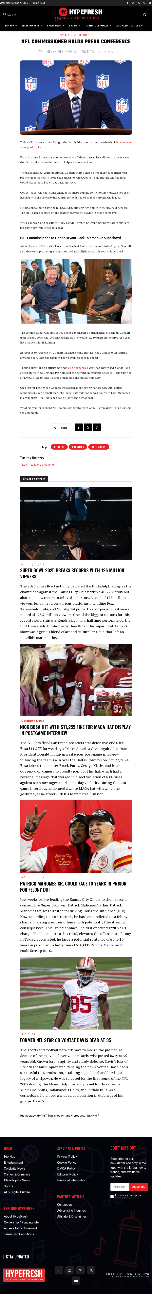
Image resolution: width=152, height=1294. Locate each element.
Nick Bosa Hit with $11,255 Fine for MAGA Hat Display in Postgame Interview (75, 729)
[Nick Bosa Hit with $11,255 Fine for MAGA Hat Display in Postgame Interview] (76, 680)
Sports (64, 35)
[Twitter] (139, 3)
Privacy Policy (122, 1197)
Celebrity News (32, 721)
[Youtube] (149, 3)
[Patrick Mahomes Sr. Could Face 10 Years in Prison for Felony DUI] (76, 836)
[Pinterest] (97, 427)
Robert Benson (65, 51)
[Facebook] (127, 3)
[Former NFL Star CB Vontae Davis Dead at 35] (76, 993)
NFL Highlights (83, 35)
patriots (78, 447)
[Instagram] (133, 3)
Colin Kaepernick (77, 368)
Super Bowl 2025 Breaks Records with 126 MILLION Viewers (72, 573)
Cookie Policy (114, 1274)
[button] (144, 14)
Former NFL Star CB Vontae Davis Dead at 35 (65, 1040)
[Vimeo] (144, 3)
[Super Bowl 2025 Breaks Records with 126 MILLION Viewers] (76, 523)
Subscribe (138, 1187)
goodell (59, 447)
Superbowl (98, 447)
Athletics (28, 1034)
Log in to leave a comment (39, 464)
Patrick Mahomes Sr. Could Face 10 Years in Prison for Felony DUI (73, 886)
